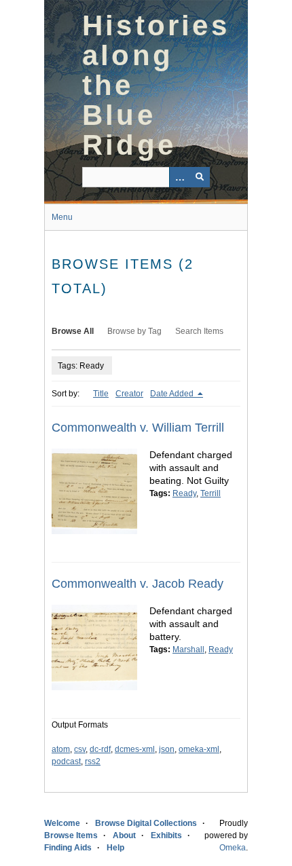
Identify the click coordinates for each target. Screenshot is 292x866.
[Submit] (199, 177)
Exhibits (166, 835)
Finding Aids (68, 847)
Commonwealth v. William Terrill (138, 427)
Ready (184, 493)
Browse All (73, 331)
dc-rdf (100, 749)
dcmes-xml (135, 749)
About (124, 835)
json (167, 749)
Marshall (188, 649)
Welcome (62, 823)
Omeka (232, 847)
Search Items (199, 331)
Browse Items (71, 835)
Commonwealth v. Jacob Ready (137, 583)
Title (101, 393)
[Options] (179, 177)
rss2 (93, 761)
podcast (66, 761)
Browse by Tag (134, 331)
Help (115, 847)
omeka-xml (199, 749)
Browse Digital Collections (146, 823)
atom (61, 749)
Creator (129, 393)
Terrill (210, 493)
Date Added (173, 393)
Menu (62, 217)
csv (80, 749)
